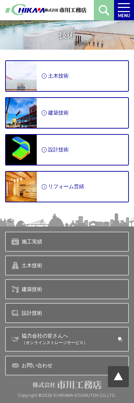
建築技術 (58, 112)
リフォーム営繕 (66, 186)
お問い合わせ (37, 365)
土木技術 (58, 75)
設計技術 (58, 149)
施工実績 (32, 241)
